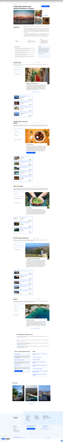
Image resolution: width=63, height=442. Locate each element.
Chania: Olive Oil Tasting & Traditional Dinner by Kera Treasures (25, 177)
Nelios (49, 437)
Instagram (29, 435)
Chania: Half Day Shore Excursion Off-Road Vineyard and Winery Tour (25, 167)
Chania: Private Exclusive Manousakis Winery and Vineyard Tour (25, 162)
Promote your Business (16, 431)
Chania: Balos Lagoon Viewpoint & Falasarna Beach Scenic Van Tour (25, 286)
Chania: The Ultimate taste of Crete (24, 217)
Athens (28, 417)
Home (14, 3)
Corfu (27, 419)
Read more (5, 437)
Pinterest (33, 435)
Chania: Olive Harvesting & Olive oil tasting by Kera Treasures (25, 229)
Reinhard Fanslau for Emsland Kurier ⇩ (21, 344)
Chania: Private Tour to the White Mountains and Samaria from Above (25, 281)
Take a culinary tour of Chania (30, 152)
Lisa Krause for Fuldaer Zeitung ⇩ (21, 347)
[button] (5, 440)
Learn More (21, 99)
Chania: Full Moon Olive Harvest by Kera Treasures (24, 223)
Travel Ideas (36, 417)
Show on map (46, 15)
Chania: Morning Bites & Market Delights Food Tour (25, 107)
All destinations (28, 420)
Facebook (28, 435)
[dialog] (5, 438)
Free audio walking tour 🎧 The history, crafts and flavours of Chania (25, 96)
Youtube (32, 435)
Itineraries (16, 3)
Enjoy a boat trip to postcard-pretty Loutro (35, 328)
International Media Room (16, 430)
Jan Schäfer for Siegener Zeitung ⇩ (21, 341)
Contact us (14, 429)
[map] (57, 1)
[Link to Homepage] (4, 3)
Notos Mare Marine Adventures (41, 322)
